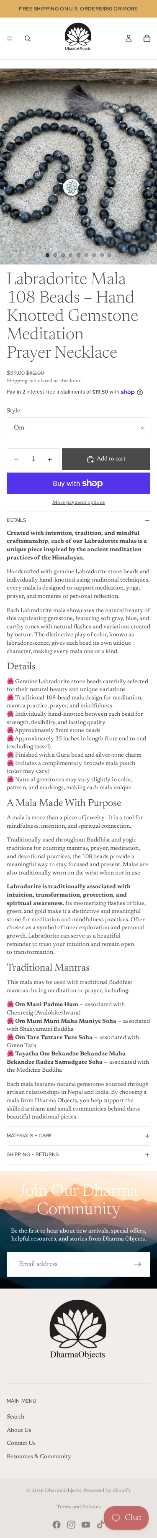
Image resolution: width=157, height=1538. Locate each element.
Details (16, 520)
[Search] (27, 38)
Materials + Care (29, 1135)
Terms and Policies (78, 1507)
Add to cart (111, 459)
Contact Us (21, 1443)
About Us (19, 1431)
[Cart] (147, 38)
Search (15, 1417)
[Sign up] (138, 1264)
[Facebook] (56, 1525)
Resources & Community (39, 1457)
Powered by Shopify (107, 1490)
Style (13, 411)
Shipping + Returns (33, 1154)
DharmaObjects (63, 1490)
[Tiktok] (100, 1525)
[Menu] (9, 38)
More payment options (78, 502)
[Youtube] (86, 1525)
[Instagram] (71, 1525)
